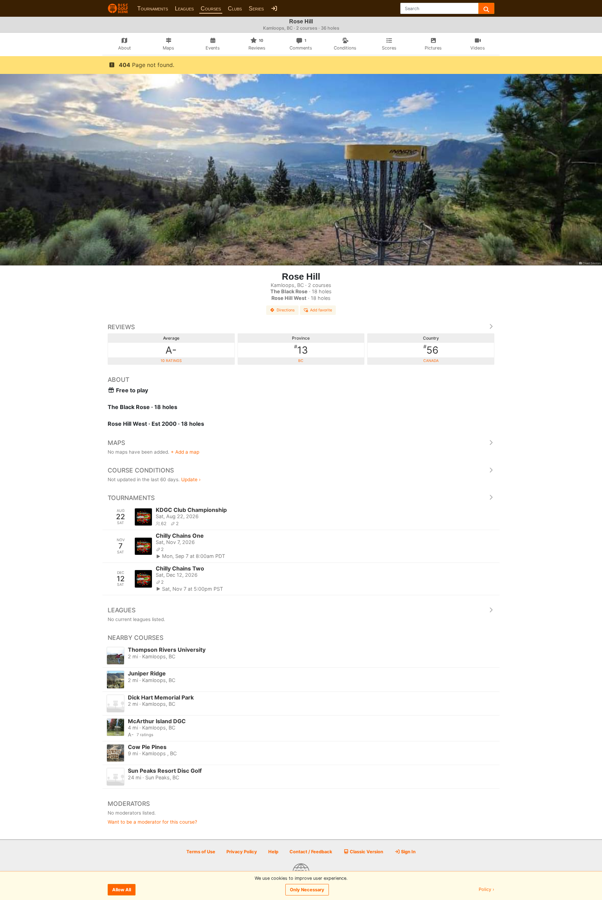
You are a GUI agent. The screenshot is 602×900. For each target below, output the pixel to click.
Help (273, 851)
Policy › (486, 889)
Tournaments (152, 9)
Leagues (184, 9)
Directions (286, 310)
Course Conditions (141, 470)
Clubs (235, 9)
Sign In (408, 851)
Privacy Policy (241, 851)
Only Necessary (307, 889)
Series (256, 9)
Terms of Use (200, 851)
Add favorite (321, 310)
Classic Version (366, 851)
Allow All (121, 889)
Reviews (121, 327)
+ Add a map (185, 452)
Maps (116, 442)
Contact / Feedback (311, 851)
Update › (191, 479)
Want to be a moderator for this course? (152, 822)
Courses (211, 9)
